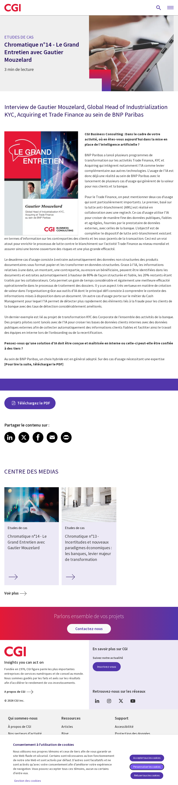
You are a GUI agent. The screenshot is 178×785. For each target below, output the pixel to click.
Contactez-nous (89, 628)
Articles (67, 726)
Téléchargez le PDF (33, 403)
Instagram (109, 701)
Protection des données (132, 733)
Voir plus (11, 593)
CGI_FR (121, 701)
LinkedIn (97, 701)
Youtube (133, 701)
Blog (65, 733)
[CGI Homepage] (12, 7)
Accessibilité (124, 726)
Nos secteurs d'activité (25, 733)
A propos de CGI (14, 692)
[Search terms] (158, 7)
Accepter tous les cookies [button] (146, 757)
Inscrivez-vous (106, 667)
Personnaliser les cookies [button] (146, 766)
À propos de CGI (19, 726)
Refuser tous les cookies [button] (147, 775)
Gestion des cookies (27, 781)
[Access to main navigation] (170, 8)
